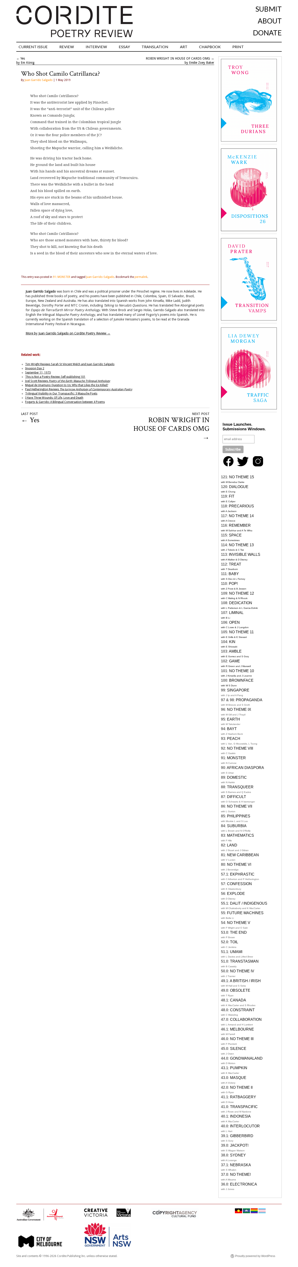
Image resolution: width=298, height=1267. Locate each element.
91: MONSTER (61, 277)
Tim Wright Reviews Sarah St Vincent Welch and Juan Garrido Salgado (70, 364)
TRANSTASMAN (244, 961)
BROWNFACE (241, 680)
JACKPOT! (239, 1145)
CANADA (238, 1000)
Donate (267, 32)
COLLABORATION (246, 1019)
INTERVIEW (96, 46)
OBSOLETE (240, 990)
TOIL (234, 942)
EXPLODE (236, 894)
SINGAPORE (238, 690)
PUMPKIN (238, 1068)
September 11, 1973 (38, 372)
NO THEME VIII (240, 748)
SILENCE (238, 1049)
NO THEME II (241, 1087)
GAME (234, 661)
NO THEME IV (242, 971)
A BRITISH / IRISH (245, 981)
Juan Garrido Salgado (39, 80)
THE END (238, 932)
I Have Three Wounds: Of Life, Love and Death (54, 397)
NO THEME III (242, 1039)
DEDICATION (240, 603)
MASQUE (238, 1078)
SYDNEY (238, 1155)
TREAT (235, 564)
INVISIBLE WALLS (244, 554)
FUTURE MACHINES (245, 913)
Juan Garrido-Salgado (100, 277)
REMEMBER (240, 525)
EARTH (233, 719)
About (270, 21)
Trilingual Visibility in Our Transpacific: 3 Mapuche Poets (61, 393)
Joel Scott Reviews (67, 381)
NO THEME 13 (241, 545)
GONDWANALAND (246, 1058)
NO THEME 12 (241, 593)
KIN (232, 642)
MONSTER (236, 758)
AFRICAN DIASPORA (245, 768)
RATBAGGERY (243, 1097)
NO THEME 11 (241, 632)
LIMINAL (236, 613)
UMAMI (236, 952)
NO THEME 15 (241, 477)
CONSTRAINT (242, 1010)
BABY (234, 574)
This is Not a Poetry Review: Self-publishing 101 (55, 376)
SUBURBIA (237, 826)
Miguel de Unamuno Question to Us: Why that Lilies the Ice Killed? (66, 385)
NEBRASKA (240, 1165)
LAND (232, 845)
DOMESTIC (237, 777)
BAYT (232, 729)
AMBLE (235, 651)
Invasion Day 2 (34, 368)
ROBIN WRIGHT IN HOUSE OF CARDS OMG (178, 58)
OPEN (234, 622)
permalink (141, 277)
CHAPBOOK (210, 46)
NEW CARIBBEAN (243, 855)
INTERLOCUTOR (245, 1126)
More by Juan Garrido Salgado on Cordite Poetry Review (68, 333)
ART (183, 46)
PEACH (233, 739)
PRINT (238, 46)
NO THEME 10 (241, 671)
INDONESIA (240, 1116)
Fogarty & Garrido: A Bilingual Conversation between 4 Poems (65, 402)
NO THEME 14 (241, 516)
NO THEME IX (239, 709)
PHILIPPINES (238, 816)
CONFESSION (239, 884)
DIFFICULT (236, 797)
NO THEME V (238, 923)
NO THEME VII (239, 806)
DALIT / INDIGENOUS (248, 903)
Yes (22, 58)
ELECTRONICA (243, 1184)
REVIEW (66, 46)
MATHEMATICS (240, 835)
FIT (231, 496)
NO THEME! (240, 1174)
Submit (268, 9)
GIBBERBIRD (241, 1136)
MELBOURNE (242, 1029)
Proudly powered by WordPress (255, 1256)
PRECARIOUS (241, 506)
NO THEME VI (239, 864)
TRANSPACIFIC (244, 1107)
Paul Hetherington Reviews (78, 389)
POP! (233, 584)
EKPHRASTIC (242, 874)
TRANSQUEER (240, 787)
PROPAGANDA (249, 700)
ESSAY (124, 46)
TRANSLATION (155, 46)
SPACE (235, 535)
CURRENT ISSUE (33, 46)
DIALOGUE (238, 487)
